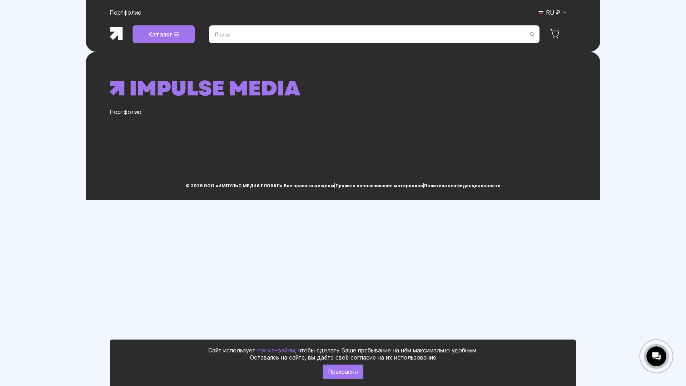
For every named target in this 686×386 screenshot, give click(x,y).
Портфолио (125, 12)
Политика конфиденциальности (462, 185)
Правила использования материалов (379, 185)
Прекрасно (343, 371)
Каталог (160, 34)
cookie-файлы (276, 350)
